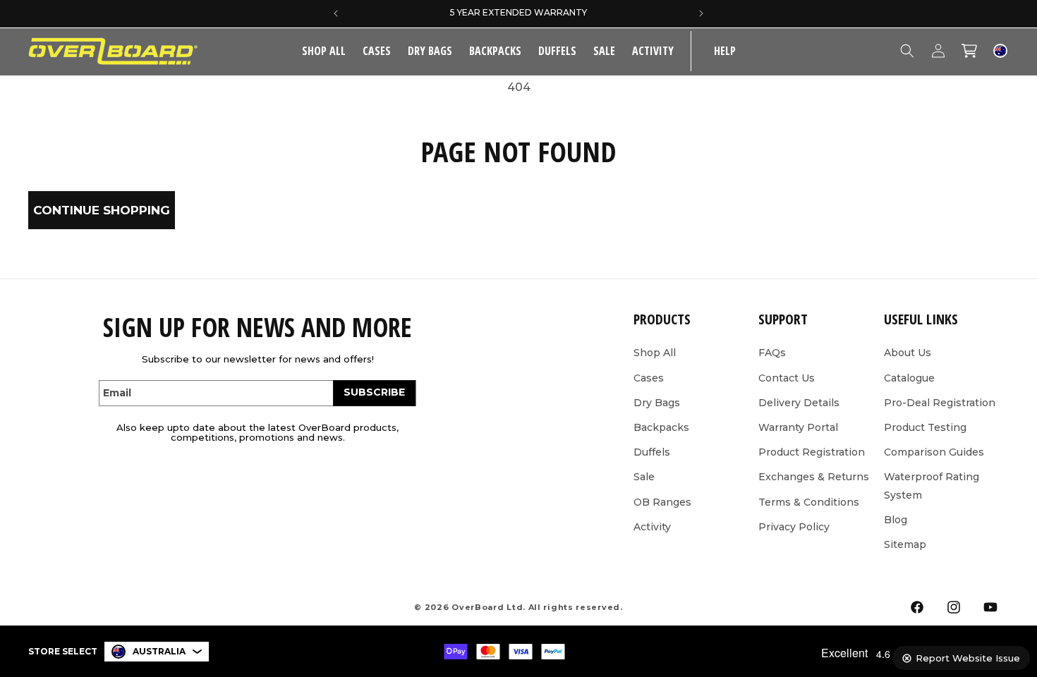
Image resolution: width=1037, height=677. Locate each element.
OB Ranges (662, 502)
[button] (376, 51)
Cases (377, 51)
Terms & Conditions (808, 502)
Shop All (654, 352)
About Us (907, 352)
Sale (644, 476)
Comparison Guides (934, 452)
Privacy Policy (794, 526)
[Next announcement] (701, 13)
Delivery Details (798, 402)
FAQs (772, 352)
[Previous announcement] (335, 13)
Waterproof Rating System (931, 485)
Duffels (557, 51)
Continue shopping (101, 210)
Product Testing (925, 427)
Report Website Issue (968, 658)
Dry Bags (430, 51)
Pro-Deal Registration (939, 402)
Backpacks (495, 51)
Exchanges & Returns (813, 476)
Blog (895, 519)
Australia (159, 651)
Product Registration (811, 452)
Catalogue (909, 378)
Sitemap (905, 544)
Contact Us (786, 378)
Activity (653, 51)
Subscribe (374, 392)
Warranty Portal (798, 427)
